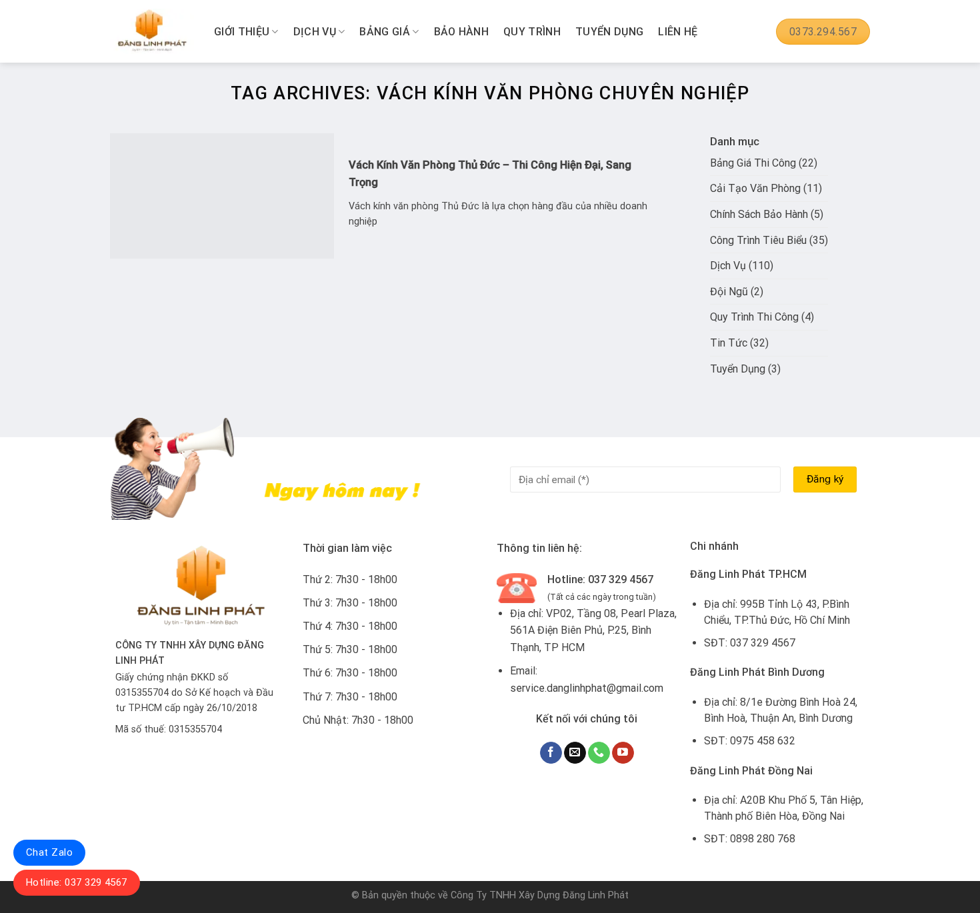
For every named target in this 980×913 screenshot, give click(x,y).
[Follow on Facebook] (551, 753)
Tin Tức (728, 343)
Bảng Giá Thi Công (753, 163)
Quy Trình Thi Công (754, 317)
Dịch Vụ (314, 31)
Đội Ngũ (729, 291)
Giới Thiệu (241, 31)
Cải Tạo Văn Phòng (755, 188)
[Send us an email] (575, 753)
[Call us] (599, 753)
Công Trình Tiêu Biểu (758, 240)
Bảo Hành (461, 31)
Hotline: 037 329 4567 (76, 882)
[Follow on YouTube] (623, 753)
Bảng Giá (384, 31)
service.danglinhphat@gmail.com (586, 688)
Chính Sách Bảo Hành (759, 214)
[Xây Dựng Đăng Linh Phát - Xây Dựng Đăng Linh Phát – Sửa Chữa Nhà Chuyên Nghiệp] (152, 32)
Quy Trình (532, 31)
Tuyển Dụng (609, 31)
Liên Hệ (677, 31)
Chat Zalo (49, 852)
